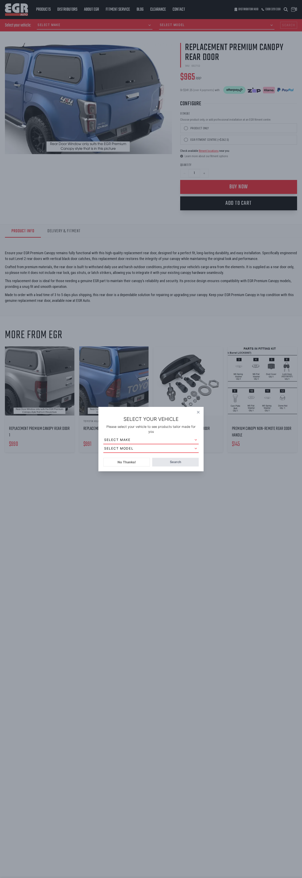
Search (175, 462)
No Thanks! (127, 462)
